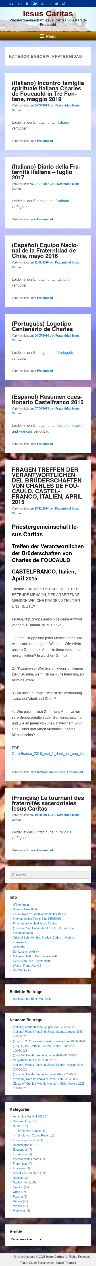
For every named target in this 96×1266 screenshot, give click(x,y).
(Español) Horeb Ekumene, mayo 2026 (38, 1074)
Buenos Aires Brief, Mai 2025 (32, 998)
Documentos (21, 1145)
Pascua (18, 1196)
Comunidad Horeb (24, 1140)
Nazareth (19, 947)
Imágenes (19, 1168)
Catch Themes (66, 1262)
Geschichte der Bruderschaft (31, 961)
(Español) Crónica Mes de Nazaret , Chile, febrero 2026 (48, 1083)
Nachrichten (20, 1182)
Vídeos (17, 1206)
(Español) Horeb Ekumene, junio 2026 (37, 1055)
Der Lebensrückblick (26, 951)
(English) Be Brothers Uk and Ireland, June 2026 (44, 1046)
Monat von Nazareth (26, 1173)
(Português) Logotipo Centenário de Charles (42, 326)
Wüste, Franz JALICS (27, 965)
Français (26, 431)
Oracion (18, 1187)
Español (64, 279)
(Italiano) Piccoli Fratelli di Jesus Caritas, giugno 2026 (48, 1031)
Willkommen (21, 904)
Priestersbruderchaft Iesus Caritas (35, 923)
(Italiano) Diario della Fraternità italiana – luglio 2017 (46, 171)
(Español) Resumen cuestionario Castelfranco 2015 (47, 399)
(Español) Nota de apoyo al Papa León (38, 1079)
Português (65, 353)
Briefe (17, 1126)
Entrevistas (20, 1154)
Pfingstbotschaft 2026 (27, 1060)
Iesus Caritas (48, 13)
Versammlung (22, 1121)
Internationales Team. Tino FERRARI (37, 918)
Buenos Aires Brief (25, 909)
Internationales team (51, 772)
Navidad (18, 1177)
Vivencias (19, 1210)
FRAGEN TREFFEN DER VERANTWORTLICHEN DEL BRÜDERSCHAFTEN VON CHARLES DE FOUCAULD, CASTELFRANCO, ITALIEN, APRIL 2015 (47, 485)
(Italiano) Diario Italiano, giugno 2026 (36, 1027)
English (78, 425)
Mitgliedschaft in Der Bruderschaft (35, 956)
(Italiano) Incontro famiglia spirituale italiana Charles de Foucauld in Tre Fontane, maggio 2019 (48, 91)
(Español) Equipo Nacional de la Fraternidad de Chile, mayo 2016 (45, 250)
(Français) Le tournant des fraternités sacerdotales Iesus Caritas (48, 802)
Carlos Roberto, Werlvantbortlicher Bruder (40, 914)
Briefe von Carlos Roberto (34, 1135)
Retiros (17, 1201)
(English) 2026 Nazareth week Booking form (41, 1041)
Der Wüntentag (22, 970)
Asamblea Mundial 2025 (28, 1116)
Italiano (63, 122)
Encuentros (20, 1149)
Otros (16, 1192)
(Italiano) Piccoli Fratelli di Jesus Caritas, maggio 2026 (48, 1064)
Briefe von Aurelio (29, 1130)
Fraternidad (45, 140)
